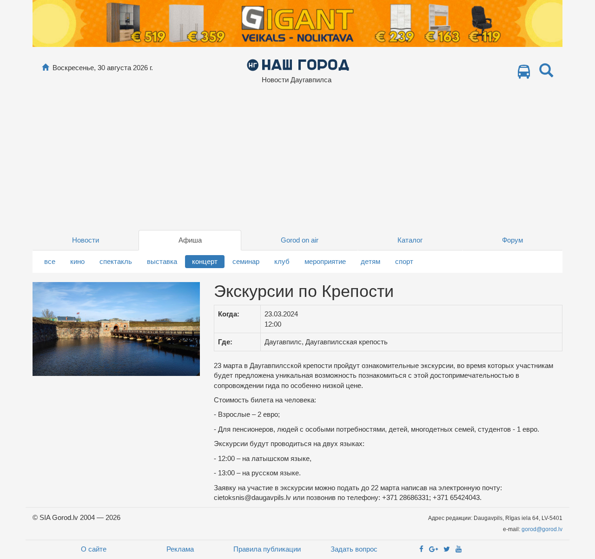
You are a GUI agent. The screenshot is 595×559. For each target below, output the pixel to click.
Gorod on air (299, 240)
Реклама (180, 549)
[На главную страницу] (45, 68)
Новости (85, 240)
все (49, 261)
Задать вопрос (354, 549)
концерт (205, 261)
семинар (245, 261)
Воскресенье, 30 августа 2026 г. (103, 68)
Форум (512, 240)
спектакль (115, 261)
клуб (282, 261)
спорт (404, 261)
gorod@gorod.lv (542, 529)
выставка (162, 261)
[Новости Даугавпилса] (297, 64)
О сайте (93, 549)
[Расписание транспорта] (524, 74)
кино (77, 261)
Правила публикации (267, 549)
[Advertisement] (297, 160)
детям (370, 261)
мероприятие (325, 261)
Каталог (410, 240)
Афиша (190, 240)
